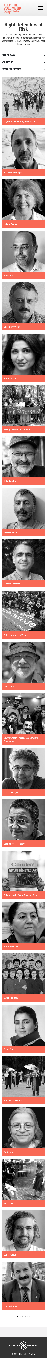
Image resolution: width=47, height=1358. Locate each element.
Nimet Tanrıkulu (11, 946)
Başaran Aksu (10, 532)
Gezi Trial (8, 1203)
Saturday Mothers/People (16, 635)
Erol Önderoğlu (11, 792)
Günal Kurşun (10, 1255)
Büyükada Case (11, 998)
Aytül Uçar (8, 1152)
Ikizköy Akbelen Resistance (17, 429)
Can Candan (9, 686)
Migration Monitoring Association (20, 121)
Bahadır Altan (10, 481)
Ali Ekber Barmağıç (13, 173)
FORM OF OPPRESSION (11, 69)
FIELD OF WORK (8, 55)
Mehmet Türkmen (12, 584)
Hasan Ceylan (10, 1306)
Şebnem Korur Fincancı (15, 844)
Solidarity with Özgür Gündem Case (20, 895)
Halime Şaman (10, 224)
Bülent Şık (8, 275)
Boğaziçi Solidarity (13, 1100)
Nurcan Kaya (10, 378)
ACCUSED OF (7, 62)
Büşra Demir (9, 1049)
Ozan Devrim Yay (12, 327)
